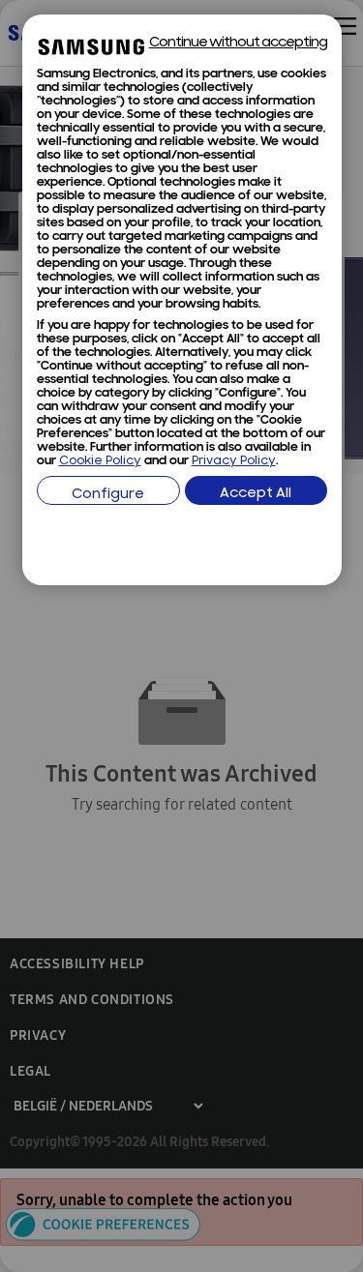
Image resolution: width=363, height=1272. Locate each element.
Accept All (255, 494)
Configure (108, 495)
